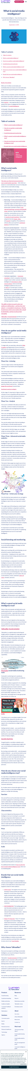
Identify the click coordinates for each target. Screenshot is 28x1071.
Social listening (4, 995)
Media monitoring (5, 1001)
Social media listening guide (20, 1034)
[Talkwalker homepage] (14, 988)
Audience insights (5, 1004)
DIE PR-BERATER (9, 906)
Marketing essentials (19, 1001)
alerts (7, 287)
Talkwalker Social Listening (10, 629)
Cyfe (3, 714)
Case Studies (15, 941)
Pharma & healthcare (6, 1029)
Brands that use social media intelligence (12, 74)
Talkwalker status (19, 1004)
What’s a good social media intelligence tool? (13, 66)
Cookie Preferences (14, 1067)
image (15, 219)
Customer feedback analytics (6, 1007)
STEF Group (7, 889)
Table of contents (7, 55)
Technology (4, 1032)
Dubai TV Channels (9, 918)
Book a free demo (6, 82)
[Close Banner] (26, 1051)
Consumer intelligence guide (20, 1047)
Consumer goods (5, 1018)
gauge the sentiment (7, 386)
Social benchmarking (6, 998)
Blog (16, 995)
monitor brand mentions (12, 217)
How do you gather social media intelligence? (13, 61)
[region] (14, 1060)
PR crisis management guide (20, 1043)
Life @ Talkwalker (19, 1016)
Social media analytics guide (20, 1039)
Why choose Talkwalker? (9, 77)
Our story (17, 1014)
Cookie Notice (23, 1064)
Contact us (17, 1022)
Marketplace (4, 1011)
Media (2, 1023)
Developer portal (18, 1006)
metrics (6, 102)
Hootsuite (4, 670)
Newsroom (17, 1019)
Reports (16, 998)
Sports (3, 1021)
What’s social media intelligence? (10, 58)
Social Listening (12, 958)
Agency (3, 1035)
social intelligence (14, 106)
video (19, 219)
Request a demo (19, 1)
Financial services (5, 1026)
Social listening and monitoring (10, 64)
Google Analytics (7, 739)
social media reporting (10, 183)
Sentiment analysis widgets (8, 389)
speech (8, 221)
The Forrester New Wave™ (19, 1030)
